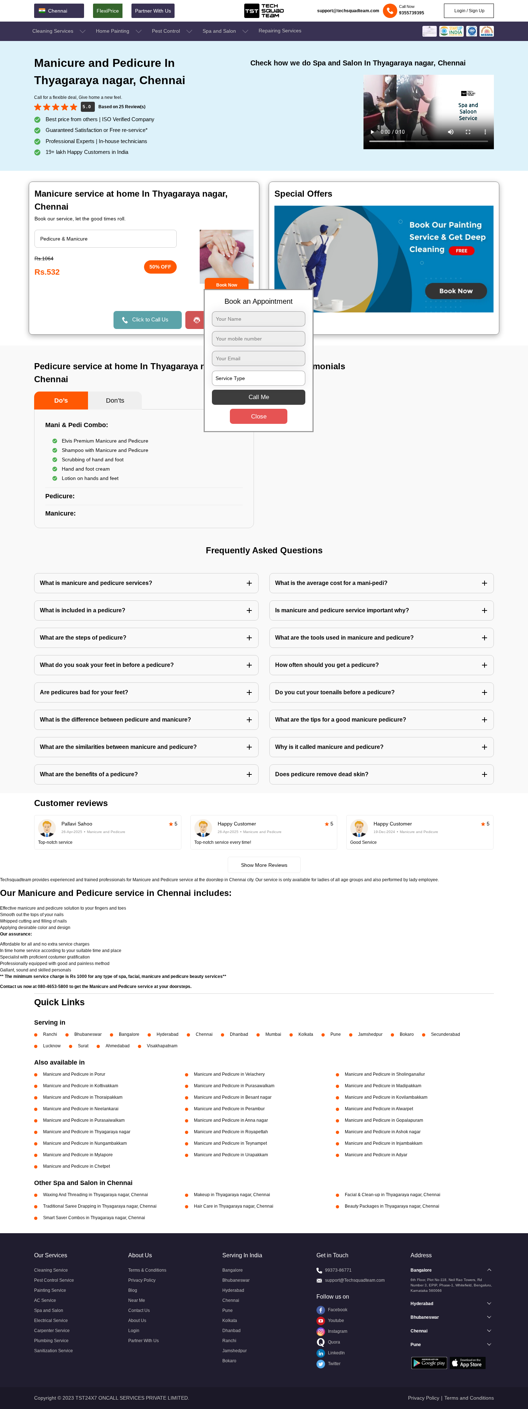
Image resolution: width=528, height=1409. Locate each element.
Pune (335, 1034)
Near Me (136, 1300)
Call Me (259, 397)
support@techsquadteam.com (348, 10)
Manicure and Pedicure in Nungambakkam (85, 1143)
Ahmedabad (118, 1045)
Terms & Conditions (147, 1270)
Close (259, 416)
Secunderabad (445, 1034)
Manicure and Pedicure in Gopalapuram (384, 1120)
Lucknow (52, 1045)
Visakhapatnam (162, 1045)
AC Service (45, 1300)
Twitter (334, 1363)
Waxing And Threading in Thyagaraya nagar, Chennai (95, 1194)
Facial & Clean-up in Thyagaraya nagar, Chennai (392, 1194)
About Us (137, 1320)
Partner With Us (153, 11)
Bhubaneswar (88, 1034)
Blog (132, 1290)
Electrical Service (51, 1320)
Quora (333, 1342)
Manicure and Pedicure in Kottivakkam (80, 1085)
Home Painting (113, 31)
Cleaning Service (51, 1270)
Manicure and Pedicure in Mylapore (78, 1154)
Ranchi (50, 1034)
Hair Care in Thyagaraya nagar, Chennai (233, 1206)
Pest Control (166, 31)
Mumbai (273, 1034)
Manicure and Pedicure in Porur (74, 1074)
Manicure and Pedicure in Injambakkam (383, 1143)
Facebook (337, 1309)
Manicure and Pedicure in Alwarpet (379, 1108)
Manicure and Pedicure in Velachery (229, 1074)
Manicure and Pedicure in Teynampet (230, 1143)
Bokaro (407, 1034)
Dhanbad (239, 1034)
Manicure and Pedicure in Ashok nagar (383, 1131)
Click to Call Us (150, 319)
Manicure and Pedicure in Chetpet (76, 1166)
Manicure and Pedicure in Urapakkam (231, 1154)
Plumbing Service (51, 1340)
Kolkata (305, 1034)
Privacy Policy (142, 1280)
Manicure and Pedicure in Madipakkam (383, 1085)
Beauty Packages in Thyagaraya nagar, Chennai (392, 1206)
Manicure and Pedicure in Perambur (229, 1108)
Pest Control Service (54, 1280)
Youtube (335, 1320)
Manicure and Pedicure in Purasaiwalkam (84, 1120)
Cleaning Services (53, 31)
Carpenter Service (52, 1330)
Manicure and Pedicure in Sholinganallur (385, 1074)
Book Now (226, 285)
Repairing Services (280, 30)
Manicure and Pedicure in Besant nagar (233, 1097)
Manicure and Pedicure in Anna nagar (231, 1120)
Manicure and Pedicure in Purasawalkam (234, 1085)
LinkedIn (336, 1352)
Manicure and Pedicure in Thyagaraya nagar (86, 1131)
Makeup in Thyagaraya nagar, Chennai (232, 1194)
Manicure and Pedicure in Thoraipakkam (82, 1097)
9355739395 (411, 12)
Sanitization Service (53, 1350)
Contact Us (139, 1310)
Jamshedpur (370, 1034)
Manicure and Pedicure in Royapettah (231, 1131)
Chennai (204, 1034)
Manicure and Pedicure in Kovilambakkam (386, 1097)
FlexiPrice (108, 11)
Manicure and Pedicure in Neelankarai (81, 1108)
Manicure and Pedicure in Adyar (376, 1154)
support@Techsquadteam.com (355, 1280)
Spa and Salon (220, 31)
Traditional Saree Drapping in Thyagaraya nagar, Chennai (100, 1206)
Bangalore (129, 1034)
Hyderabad (168, 1034)
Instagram (337, 1331)
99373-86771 (338, 1270)
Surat (83, 1045)
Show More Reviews (264, 865)
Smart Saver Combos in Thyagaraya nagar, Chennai (94, 1217)
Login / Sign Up (469, 10)
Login (133, 1330)
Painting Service (50, 1290)
